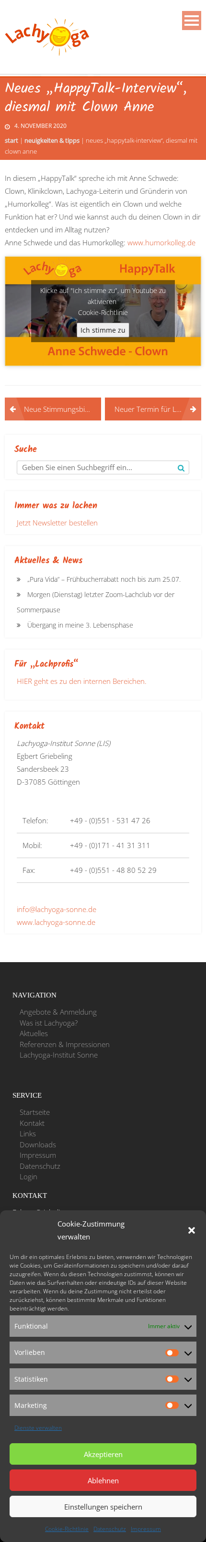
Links (28, 1133)
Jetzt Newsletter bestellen (57, 522)
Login (28, 1176)
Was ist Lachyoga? (49, 1023)
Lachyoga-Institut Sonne (59, 1054)
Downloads (38, 1144)
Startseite (35, 1112)
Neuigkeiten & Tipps (52, 140)
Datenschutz (109, 1529)
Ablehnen (103, 1480)
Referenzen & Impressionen (65, 1044)
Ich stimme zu (103, 330)
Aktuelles (34, 1033)
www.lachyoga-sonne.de (56, 922)
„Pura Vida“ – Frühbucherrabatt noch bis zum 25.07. (104, 579)
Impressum (146, 1529)
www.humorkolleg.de (161, 242)
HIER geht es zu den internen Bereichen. (82, 681)
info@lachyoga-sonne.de (56, 909)
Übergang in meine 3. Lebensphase (80, 624)
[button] (191, 1230)
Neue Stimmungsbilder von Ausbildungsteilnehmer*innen (62, 409)
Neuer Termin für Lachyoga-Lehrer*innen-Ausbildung (157, 409)
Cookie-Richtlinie (67, 1529)
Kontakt (32, 1123)
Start (11, 140)
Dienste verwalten (38, 1428)
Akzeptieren (103, 1454)
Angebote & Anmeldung (58, 1012)
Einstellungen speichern (103, 1506)
